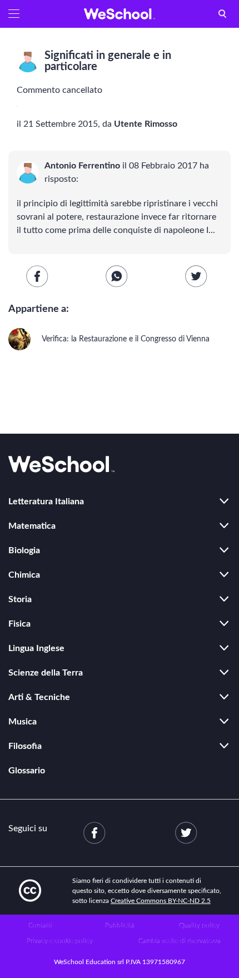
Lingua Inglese (36, 648)
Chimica (24, 574)
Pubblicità (120, 925)
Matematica (32, 526)
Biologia (24, 550)
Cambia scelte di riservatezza (179, 940)
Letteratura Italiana (46, 501)
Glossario (26, 770)
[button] (14, 14)
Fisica (19, 623)
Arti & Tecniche (39, 697)
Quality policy (199, 925)
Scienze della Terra (45, 672)
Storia (20, 599)
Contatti (40, 925)
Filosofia (25, 746)
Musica (22, 721)
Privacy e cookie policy (60, 940)
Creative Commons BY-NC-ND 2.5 (161, 900)
